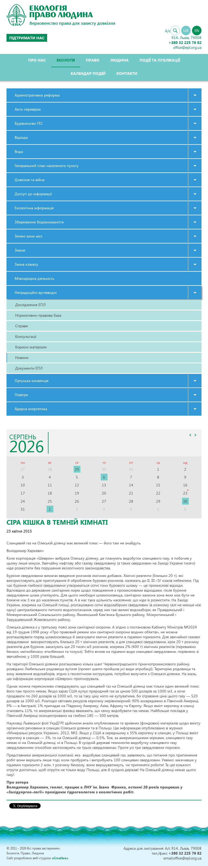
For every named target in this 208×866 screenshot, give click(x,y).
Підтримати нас (26, 37)
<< (190, 435)
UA (185, 30)
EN (196, 30)
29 (77, 469)
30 (185, 501)
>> (195, 435)
